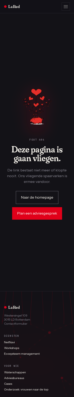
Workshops (11, 348)
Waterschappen (15, 372)
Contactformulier (15, 323)
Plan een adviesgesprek (37, 213)
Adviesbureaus (14, 378)
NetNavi (9, 342)
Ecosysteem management (22, 354)
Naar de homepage (37, 197)
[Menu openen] (66, 6)
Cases (8, 384)
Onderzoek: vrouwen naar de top (26, 389)
